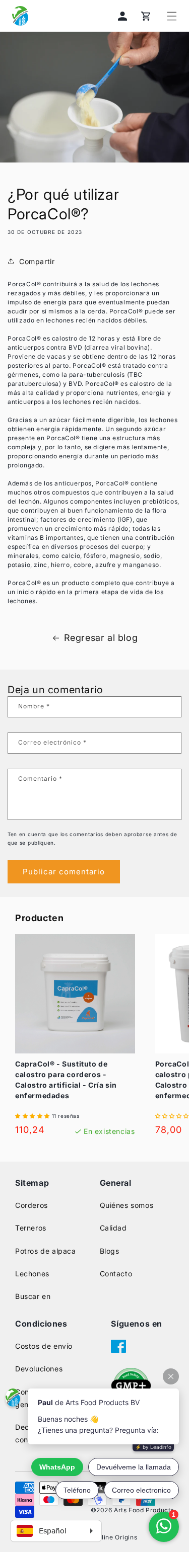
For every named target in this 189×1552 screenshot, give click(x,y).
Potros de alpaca (45, 1251)
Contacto (116, 1273)
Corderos (31, 1205)
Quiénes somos (127, 1205)
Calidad (113, 1227)
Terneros (30, 1227)
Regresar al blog (101, 637)
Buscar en (32, 1296)
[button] (172, 16)
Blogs (109, 1251)
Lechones (32, 1273)
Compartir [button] (36, 261)
